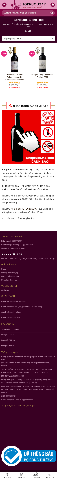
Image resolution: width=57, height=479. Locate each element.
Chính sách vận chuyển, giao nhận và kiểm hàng (21, 307)
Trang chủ (8, 24)
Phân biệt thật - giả (9, 280)
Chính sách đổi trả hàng (11, 312)
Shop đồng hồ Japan (10, 329)
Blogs (3, 269)
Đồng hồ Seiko (7, 345)
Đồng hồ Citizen (8, 340)
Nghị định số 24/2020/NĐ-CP (24, 209)
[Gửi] (51, 13)
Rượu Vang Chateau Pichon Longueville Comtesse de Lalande (14, 77)
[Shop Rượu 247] (28, 4)
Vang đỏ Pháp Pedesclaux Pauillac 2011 (42, 76)
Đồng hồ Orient (7, 335)
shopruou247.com (17, 248)
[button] (53, 5)
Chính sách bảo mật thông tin (13, 301)
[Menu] (4, 5)
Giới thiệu (5, 290)
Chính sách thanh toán (10, 317)
